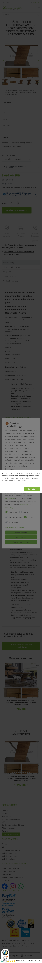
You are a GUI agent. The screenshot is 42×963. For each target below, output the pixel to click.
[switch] (5, 959)
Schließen (32, 489)
